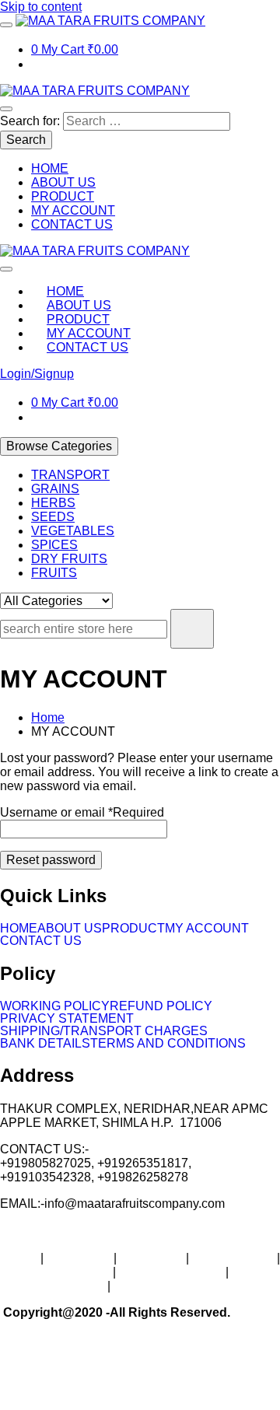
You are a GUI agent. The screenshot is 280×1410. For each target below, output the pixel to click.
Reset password (51, 859)
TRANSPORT (70, 474)
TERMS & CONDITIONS (182, 1286)
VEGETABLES (72, 530)
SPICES (54, 544)
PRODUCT (133, 928)
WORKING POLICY (55, 1006)
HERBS (53, 502)
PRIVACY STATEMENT (67, 1019)
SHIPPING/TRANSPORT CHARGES (104, 1031)
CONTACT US (41, 941)
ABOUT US (69, 928)
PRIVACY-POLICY (52, 1286)
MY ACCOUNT (207, 928)
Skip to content (41, 6)
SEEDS (53, 516)
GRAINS (55, 488)
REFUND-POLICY (170, 1272)
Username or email (82, 812)
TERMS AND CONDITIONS (168, 1043)
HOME (18, 928)
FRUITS (54, 572)
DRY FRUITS (69, 558)
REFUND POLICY (161, 1006)
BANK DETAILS (45, 1043)
